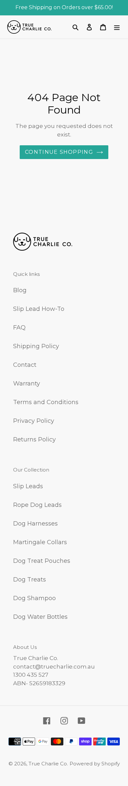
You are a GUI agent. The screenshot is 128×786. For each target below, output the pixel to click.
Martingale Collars (40, 542)
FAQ (19, 327)
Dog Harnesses (35, 523)
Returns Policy (34, 439)
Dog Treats (29, 579)
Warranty (26, 383)
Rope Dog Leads (37, 505)
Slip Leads (28, 486)
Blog (20, 290)
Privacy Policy (33, 420)
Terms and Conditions (45, 402)
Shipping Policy (36, 346)
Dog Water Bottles (40, 616)
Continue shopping (59, 152)
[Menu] (117, 27)
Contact (24, 364)
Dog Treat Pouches (41, 560)
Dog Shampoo (34, 598)
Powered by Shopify (95, 763)
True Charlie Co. (48, 763)
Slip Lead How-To (38, 309)
